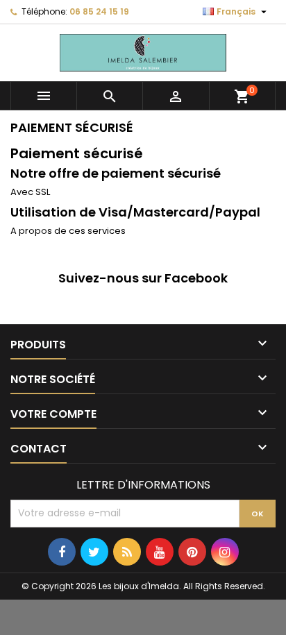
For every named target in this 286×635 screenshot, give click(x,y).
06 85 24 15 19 (99, 11)
